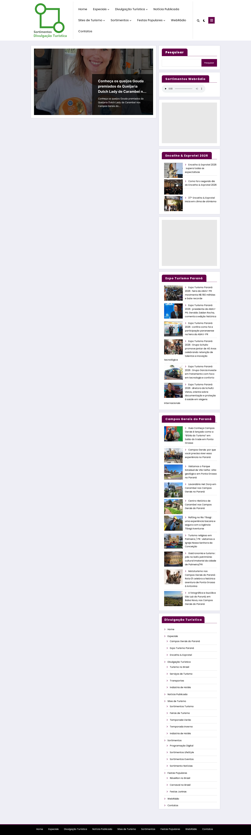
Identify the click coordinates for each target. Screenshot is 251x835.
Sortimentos (120, 20)
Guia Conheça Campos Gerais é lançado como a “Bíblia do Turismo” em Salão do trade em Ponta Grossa (200, 435)
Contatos (85, 31)
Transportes (177, 680)
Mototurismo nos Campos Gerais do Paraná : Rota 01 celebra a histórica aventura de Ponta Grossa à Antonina (200, 579)
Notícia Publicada (166, 9)
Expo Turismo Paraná (182, 648)
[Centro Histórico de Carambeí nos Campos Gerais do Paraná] (173, 506)
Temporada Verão (180, 720)
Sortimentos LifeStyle (182, 752)
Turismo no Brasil (179, 667)
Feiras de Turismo (180, 713)
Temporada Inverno (181, 726)
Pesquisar (209, 62)
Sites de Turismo (90, 20)
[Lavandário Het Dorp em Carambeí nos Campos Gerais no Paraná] (173, 490)
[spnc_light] (204, 20)
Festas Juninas (178, 791)
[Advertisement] (189, 123)
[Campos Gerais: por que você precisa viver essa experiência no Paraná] (173, 455)
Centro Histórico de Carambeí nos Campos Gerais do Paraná (198, 504)
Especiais (100, 9)
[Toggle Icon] (211, 20)
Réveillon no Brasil (180, 778)
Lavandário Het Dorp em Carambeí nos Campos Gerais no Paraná (200, 488)
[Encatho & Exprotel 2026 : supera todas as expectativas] (173, 170)
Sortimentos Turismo (182, 706)
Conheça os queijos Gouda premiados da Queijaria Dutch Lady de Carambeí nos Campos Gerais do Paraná (122, 86)
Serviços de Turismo (181, 674)
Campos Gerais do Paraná (185, 641)
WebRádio (178, 20)
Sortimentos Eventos (182, 759)
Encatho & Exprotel (181, 655)
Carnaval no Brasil (180, 785)
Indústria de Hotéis (180, 687)
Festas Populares (150, 20)
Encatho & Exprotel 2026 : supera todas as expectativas (200, 168)
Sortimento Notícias (181, 766)
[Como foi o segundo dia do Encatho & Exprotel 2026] (173, 187)
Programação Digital (181, 745)
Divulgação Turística (130, 9)
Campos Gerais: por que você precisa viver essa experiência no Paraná (200, 453)
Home (82, 9)
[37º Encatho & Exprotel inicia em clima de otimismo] (173, 203)
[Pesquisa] (198, 20)
